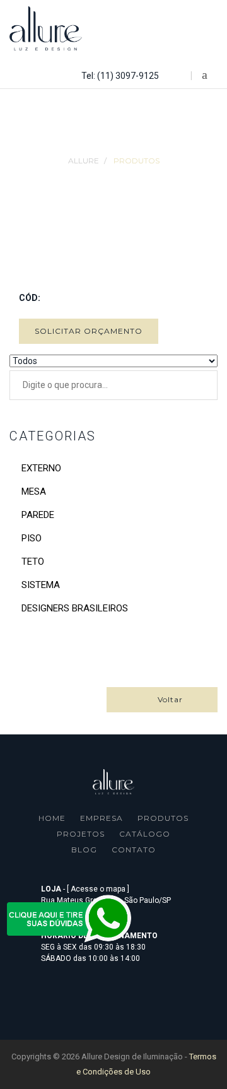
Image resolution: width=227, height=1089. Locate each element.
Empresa (101, 818)
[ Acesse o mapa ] (98, 889)
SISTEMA (40, 585)
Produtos (137, 160)
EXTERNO (41, 468)
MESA (33, 491)
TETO (32, 561)
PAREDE (37, 515)
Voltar (165, 699)
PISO (31, 538)
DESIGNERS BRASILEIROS (74, 608)
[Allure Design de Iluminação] (66, 25)
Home (52, 818)
